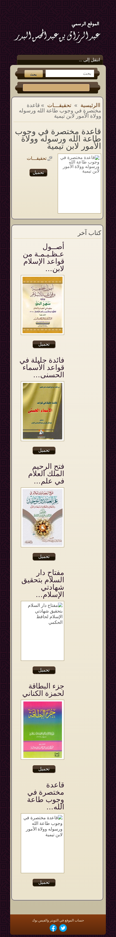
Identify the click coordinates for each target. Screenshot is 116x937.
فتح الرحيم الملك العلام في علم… (46, 473)
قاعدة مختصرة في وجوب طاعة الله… (45, 796)
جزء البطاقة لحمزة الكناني (43, 689)
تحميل (38, 172)
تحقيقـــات (59, 105)
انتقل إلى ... (89, 59)
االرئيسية (90, 105)
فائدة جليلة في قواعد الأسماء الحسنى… (41, 367)
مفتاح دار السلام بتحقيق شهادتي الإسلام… (42, 583)
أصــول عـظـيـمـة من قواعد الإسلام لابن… (43, 258)
